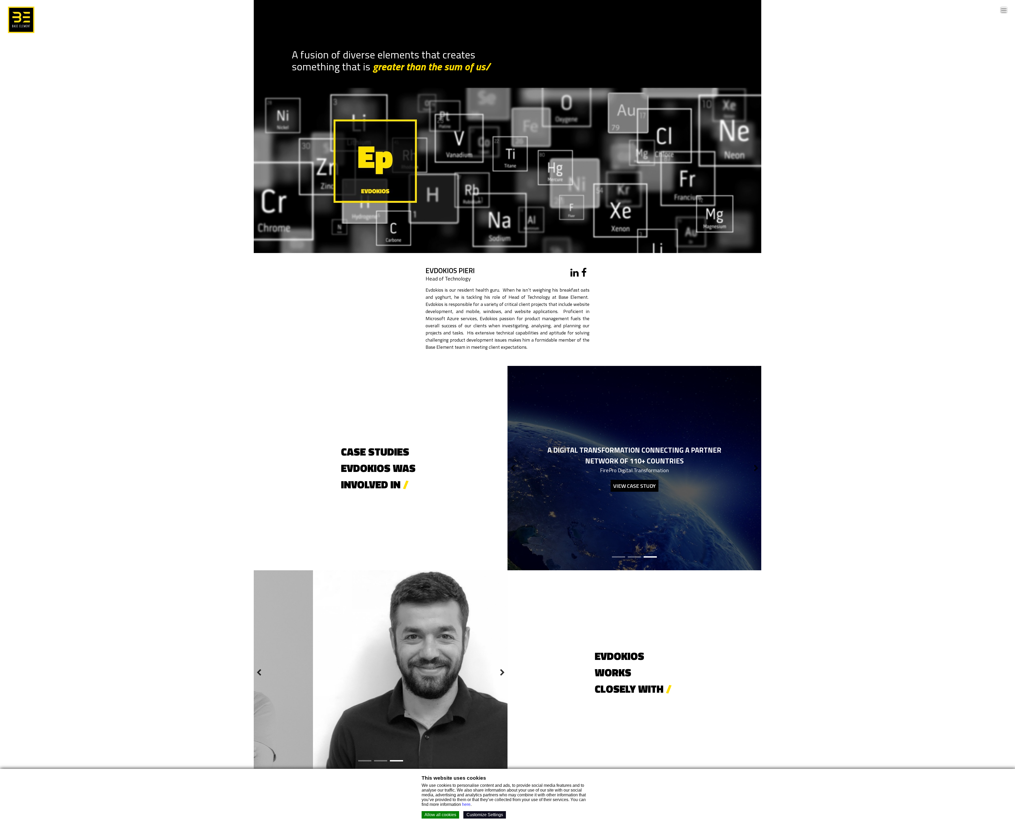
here (466, 804)
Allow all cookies (440, 814)
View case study (634, 485)
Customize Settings (485, 814)
